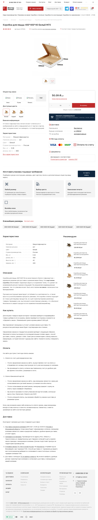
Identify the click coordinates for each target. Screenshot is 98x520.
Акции (8, 488)
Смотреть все (28, 221)
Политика (43, 487)
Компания (25, 473)
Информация (45, 473)
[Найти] (60, 9)
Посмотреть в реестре (59, 159)
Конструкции (63, 486)
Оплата (9, 484)
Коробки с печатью (37, 15)
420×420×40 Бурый (83, 227)
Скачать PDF (73, 159)
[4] (8, 29)
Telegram (80, 493)
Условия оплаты (45, 477)
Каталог (9, 480)
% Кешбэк (9, 473)
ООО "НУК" (13, 503)
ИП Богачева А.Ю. (23, 503)
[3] (7, 29)
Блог (8, 492)
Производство (65, 473)
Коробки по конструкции (53, 15)
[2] (5, 29)
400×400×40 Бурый (29, 227)
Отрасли (62, 491)
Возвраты (43, 485)
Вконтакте (75, 493)
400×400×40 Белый (11, 227)
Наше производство (10, 15)
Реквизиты (24, 479)
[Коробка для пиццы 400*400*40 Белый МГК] (49, 54)
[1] (3, 29)
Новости (23, 485)
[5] (10, 29)
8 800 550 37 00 (15, 2)
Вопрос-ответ (44, 482)
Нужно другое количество (59, 99)
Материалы (63, 488)
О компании (24, 477)
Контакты (24, 482)
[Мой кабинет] (93, 2)
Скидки (42, 490)
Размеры (62, 494)
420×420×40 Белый (65, 227)
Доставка (10, 477)
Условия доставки (46, 479)
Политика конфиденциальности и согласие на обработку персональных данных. (48, 511)
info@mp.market (81, 477)
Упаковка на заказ (24, 15)
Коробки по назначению (71, 15)
